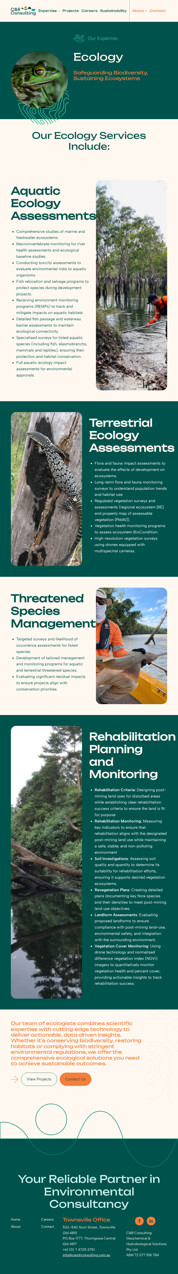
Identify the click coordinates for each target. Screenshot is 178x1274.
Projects (71, 11)
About (138, 11)
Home (15, 1219)
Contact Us (75, 1079)
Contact (158, 11)
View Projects (39, 1079)
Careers (89, 11)
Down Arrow (14, 1079)
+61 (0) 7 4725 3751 (79, 1250)
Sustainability (113, 11)
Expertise (47, 11)
